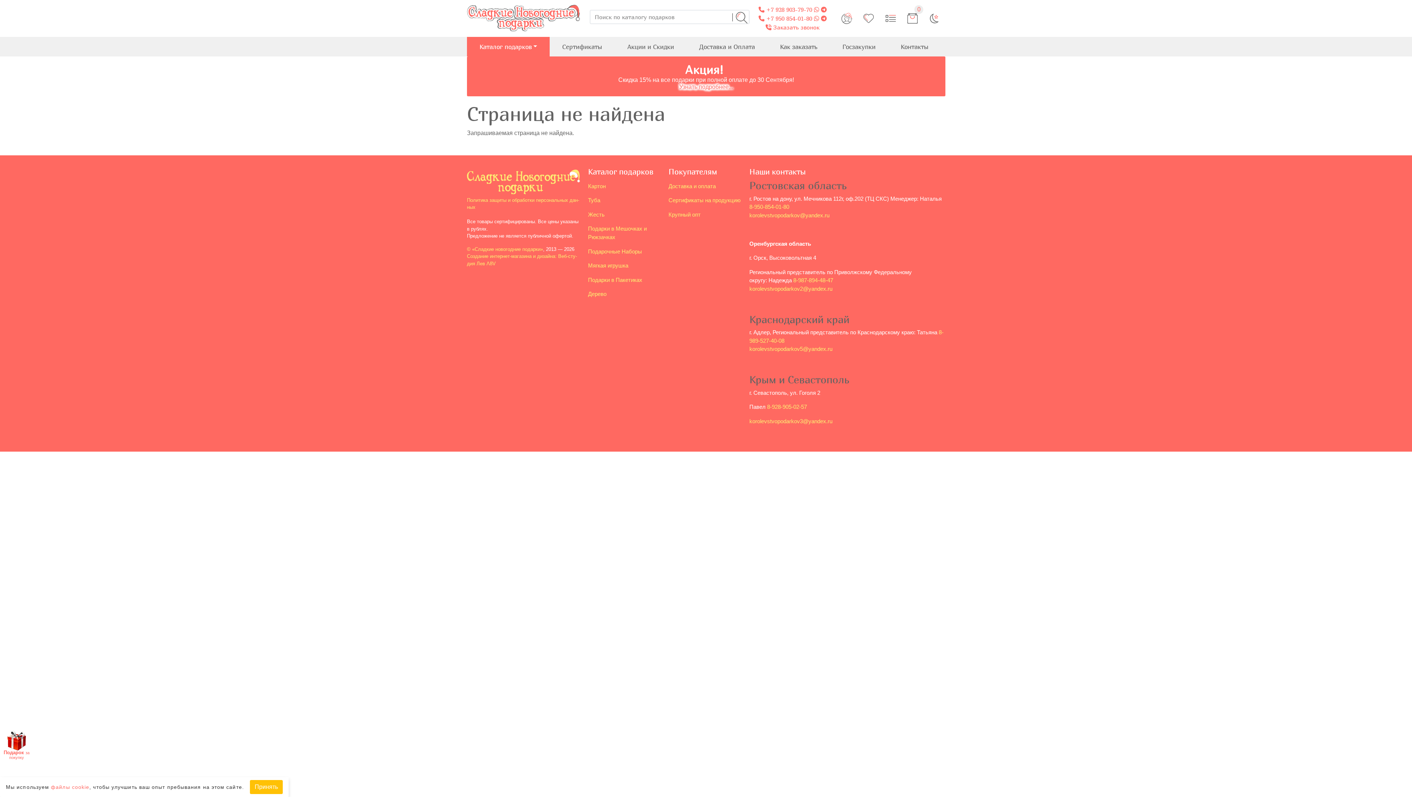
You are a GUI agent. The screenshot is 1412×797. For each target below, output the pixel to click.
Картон (597, 186)
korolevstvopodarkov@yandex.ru (789, 215)
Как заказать (798, 47)
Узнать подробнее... (706, 87)
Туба (594, 200)
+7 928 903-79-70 (788, 9)
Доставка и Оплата (727, 47)
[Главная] (523, 4)
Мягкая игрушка (608, 265)
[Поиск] (741, 17)
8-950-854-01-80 (769, 207)
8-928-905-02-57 (787, 407)
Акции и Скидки (650, 47)
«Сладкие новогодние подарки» (507, 249)
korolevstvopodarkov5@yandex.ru (790, 349)
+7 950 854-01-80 (788, 18)
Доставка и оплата (692, 186)
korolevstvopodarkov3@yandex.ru (790, 421)
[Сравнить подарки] (890, 18)
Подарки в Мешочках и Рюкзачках (617, 232)
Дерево (597, 294)
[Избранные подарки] (868, 18)
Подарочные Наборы (615, 251)
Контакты (914, 47)
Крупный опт (685, 214)
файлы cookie (70, 787)
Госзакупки (859, 47)
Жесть (596, 214)
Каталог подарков (506, 47)
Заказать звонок (796, 27)
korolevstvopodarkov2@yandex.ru (790, 289)
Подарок (17, 755)
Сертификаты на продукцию (705, 200)
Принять (266, 787)
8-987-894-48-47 (813, 280)
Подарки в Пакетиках (615, 280)
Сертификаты (582, 47)
